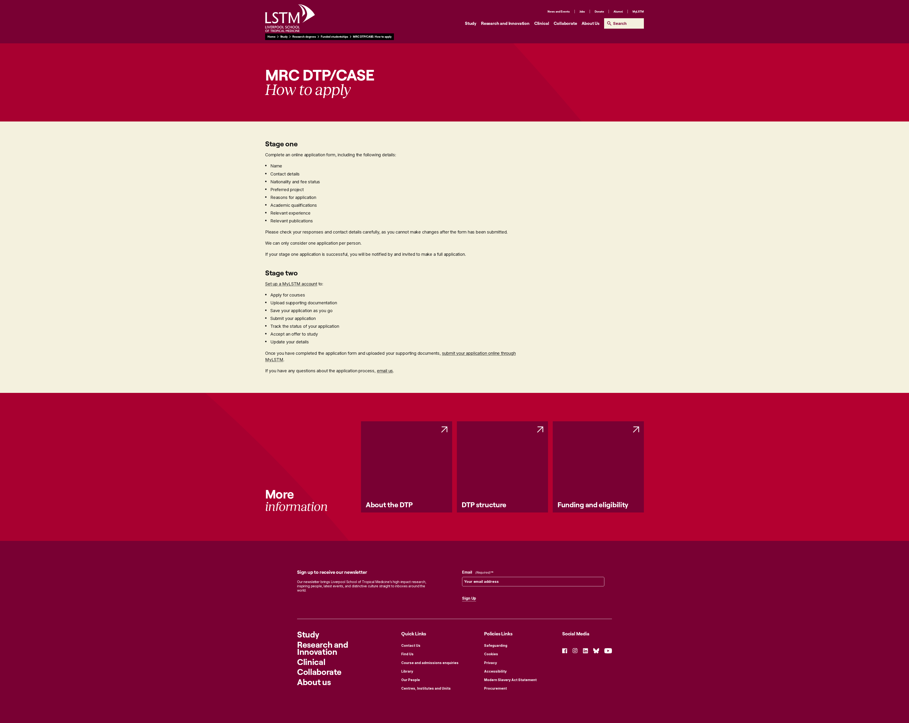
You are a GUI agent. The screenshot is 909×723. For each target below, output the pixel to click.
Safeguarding (495, 645)
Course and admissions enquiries (430, 663)
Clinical (541, 23)
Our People (410, 680)
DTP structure (484, 504)
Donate (599, 11)
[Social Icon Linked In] (585, 650)
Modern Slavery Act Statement (510, 680)
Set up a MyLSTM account (291, 283)
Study (470, 23)
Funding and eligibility (592, 504)
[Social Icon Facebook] (564, 650)
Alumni (618, 11)
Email (476, 572)
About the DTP (389, 504)
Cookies (491, 654)
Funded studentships (334, 36)
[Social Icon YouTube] (608, 650)
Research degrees (304, 36)
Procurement (495, 688)
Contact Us (410, 645)
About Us (590, 23)
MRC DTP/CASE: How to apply (372, 36)
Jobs (582, 11)
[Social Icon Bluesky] (596, 650)
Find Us (407, 654)
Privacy (490, 663)
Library (407, 671)
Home (271, 36)
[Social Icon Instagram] (575, 650)
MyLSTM (638, 11)
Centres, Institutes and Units (426, 688)
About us (314, 682)
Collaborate (565, 23)
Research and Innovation (505, 23)
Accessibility (495, 671)
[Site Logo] (290, 18)
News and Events (559, 11)
